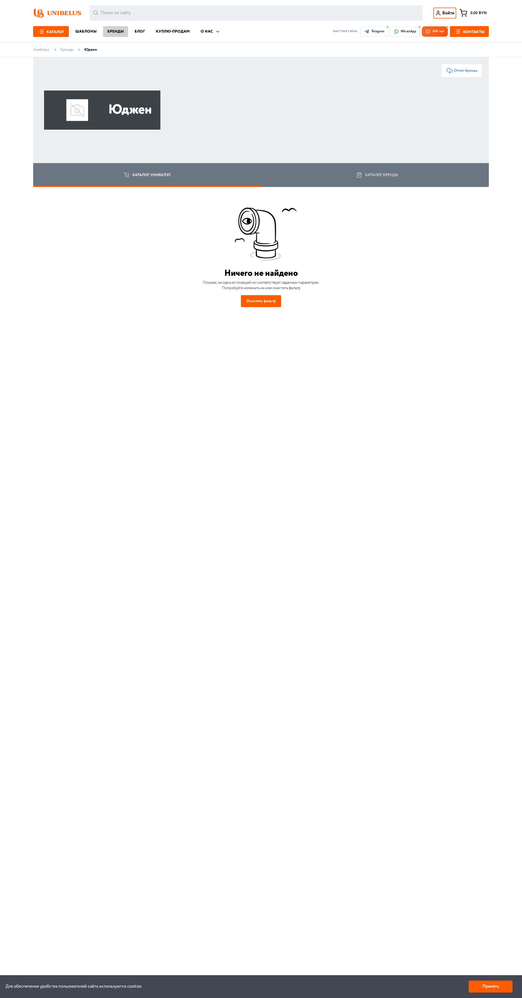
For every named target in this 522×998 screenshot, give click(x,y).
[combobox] (256, 13)
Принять (490, 986)
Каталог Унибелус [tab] (151, 175)
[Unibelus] (57, 13)
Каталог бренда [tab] (381, 175)
